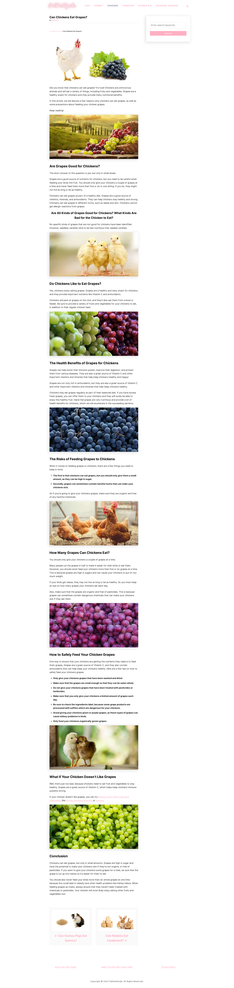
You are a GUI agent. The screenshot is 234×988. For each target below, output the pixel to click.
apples (69, 800)
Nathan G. (55, 20)
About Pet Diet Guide (65, 967)
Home (51, 31)
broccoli (87, 800)
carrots (99, 800)
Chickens (58, 31)
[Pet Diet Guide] (62, 9)
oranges (78, 800)
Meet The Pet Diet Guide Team (117, 967)
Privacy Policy (168, 967)
